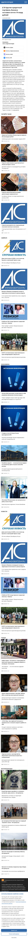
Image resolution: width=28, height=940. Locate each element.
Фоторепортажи (6, 769)
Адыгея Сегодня (7, 2)
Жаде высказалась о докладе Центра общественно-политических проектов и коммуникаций (12, 755)
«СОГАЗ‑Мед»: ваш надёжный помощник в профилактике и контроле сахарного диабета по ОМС (14, 722)
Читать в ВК (9, 57)
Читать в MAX (9, 54)
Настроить (14, 937)
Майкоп (4, 238)
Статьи (3, 638)
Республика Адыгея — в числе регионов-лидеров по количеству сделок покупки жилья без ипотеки (14, 464)
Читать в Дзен (9, 47)
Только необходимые (14, 934)
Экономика (5, 42)
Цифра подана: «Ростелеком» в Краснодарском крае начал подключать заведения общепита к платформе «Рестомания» (13, 662)
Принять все (14, 930)
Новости (4, 511)
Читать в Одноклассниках (12, 51)
